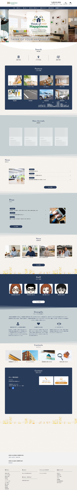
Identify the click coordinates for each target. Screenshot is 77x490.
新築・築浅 (7, 484)
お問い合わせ (51, 8)
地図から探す (58, 59)
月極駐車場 (7, 488)
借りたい (18, 8)
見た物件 (65, 3)
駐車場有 (6, 487)
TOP (14, 8)
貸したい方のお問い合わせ (26, 473)
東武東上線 (10, 462)
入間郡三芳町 (18, 457)
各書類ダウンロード (59, 8)
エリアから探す (38, 59)
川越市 (10, 457)
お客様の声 (59, 474)
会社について (43, 8)
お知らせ (58, 473)
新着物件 (6, 477)
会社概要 (58, 479)
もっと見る (50, 187)
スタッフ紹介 (59, 476)
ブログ (58, 477)
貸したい (25, 8)
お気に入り (70, 3)
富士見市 (13, 457)
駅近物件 (6, 485)
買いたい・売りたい (33, 8)
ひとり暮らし (7, 482)
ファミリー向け (7, 481)
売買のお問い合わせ (25, 480)
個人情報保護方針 (60, 481)
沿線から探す (18, 59)
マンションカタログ (43, 473)
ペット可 (6, 479)
